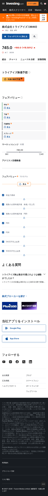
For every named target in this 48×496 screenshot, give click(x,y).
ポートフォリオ (32, 386)
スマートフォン (32, 380)
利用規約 (5, 463)
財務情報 (42, 59)
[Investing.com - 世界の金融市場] (15, 3)
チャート (13, 59)
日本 (30, 10)
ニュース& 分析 (27, 59)
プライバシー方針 (8, 471)
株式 (5, 10)
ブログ (28, 375)
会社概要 (5, 375)
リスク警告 (6, 479)
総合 (4, 59)
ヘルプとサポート (9, 386)
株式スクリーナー (17, 10)
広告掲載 (5, 380)
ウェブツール (31, 391)
